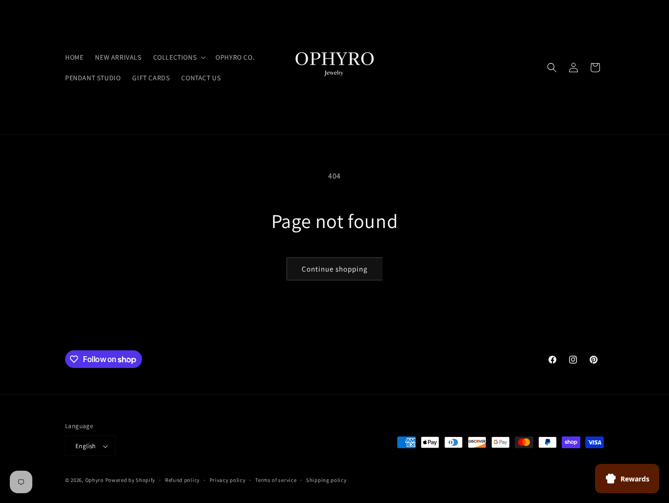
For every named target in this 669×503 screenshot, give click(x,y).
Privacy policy (228, 480)
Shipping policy (326, 480)
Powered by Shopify (130, 480)
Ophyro (94, 480)
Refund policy (182, 480)
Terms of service (275, 480)
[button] (178, 57)
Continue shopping (335, 269)
